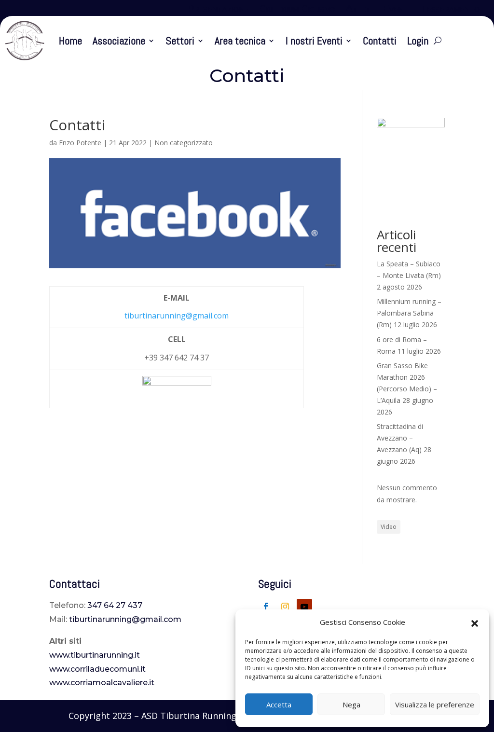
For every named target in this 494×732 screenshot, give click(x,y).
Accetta (278, 704)
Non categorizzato (183, 142)
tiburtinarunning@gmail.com (176, 315)
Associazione (119, 40)
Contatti (380, 40)
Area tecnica (240, 40)
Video (389, 527)
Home (70, 40)
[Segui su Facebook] (266, 606)
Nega (351, 704)
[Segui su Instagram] (285, 606)
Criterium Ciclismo (297, 9)
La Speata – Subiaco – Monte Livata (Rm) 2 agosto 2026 (409, 275)
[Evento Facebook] (176, 396)
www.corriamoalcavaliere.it (101, 682)
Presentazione (218, 9)
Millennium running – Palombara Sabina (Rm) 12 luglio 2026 (409, 313)
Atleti (359, 9)
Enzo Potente (80, 142)
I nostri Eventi (314, 40)
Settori (179, 40)
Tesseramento (450, 9)
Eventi (396, 9)
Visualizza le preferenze (434, 704)
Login (417, 40)
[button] (475, 622)
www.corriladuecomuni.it (97, 669)
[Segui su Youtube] (304, 606)
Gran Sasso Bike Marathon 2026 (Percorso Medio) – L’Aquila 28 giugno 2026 (407, 388)
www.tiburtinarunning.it (94, 655)
